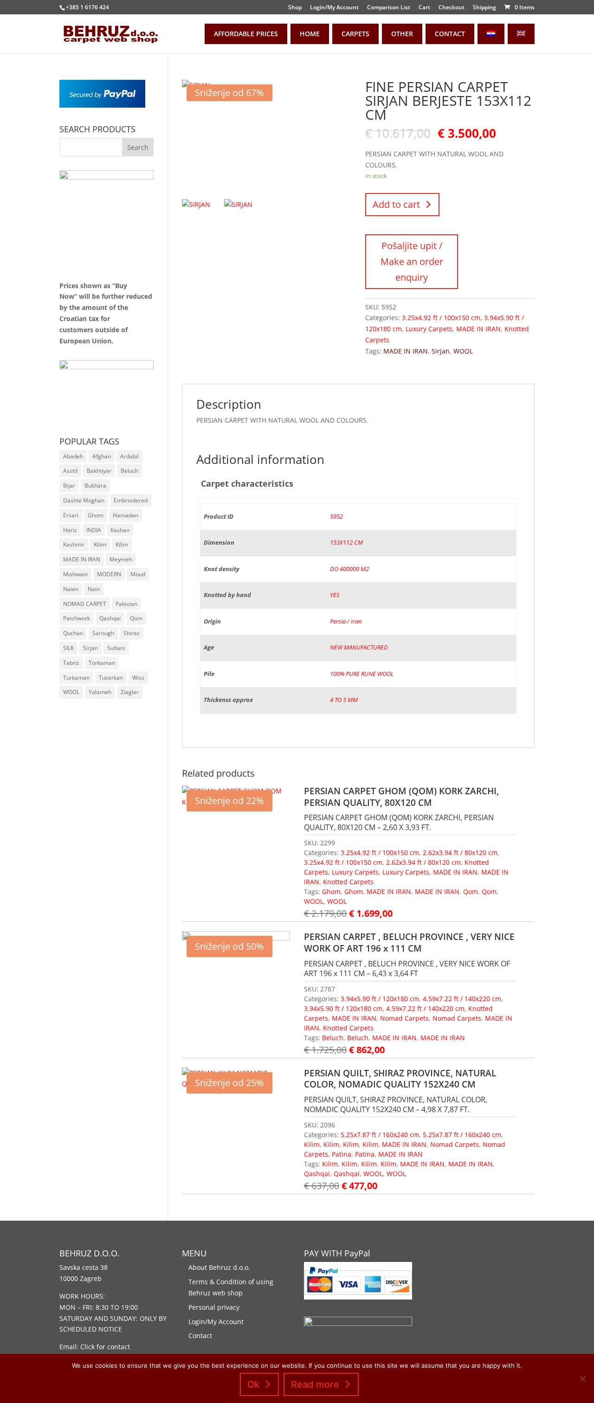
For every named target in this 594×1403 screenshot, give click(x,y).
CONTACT (450, 33)
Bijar (69, 485)
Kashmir (73, 544)
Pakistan (126, 604)
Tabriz (71, 663)
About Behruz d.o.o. (219, 1267)
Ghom (331, 891)
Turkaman (76, 678)
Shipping (484, 8)
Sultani (116, 648)
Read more (315, 1384)
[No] (582, 1378)
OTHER (402, 33)
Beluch (332, 1037)
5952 (336, 517)
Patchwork (76, 618)
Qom (470, 891)
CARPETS (355, 33)
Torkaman (102, 663)
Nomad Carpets (404, 1018)
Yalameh (100, 692)
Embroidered (131, 500)
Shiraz (131, 633)
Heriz (70, 530)
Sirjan (441, 351)
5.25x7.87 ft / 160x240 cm (380, 1134)
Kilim (312, 1144)
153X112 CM (346, 543)
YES (335, 595)
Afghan (101, 456)
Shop (295, 8)
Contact (200, 1335)
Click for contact (105, 1346)
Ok (253, 1384)
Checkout (452, 8)
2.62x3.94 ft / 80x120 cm (460, 852)
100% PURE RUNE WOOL (362, 674)
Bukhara (95, 485)
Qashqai (317, 1173)
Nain (94, 589)
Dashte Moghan (83, 500)
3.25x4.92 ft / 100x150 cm (441, 317)
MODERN (109, 574)
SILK (68, 648)
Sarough (103, 633)
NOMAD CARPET (84, 604)
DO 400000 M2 (349, 569)
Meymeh (121, 559)
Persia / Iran (346, 621)
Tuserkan (111, 678)
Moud (137, 574)
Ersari (70, 515)
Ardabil (129, 456)
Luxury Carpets (429, 328)
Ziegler (130, 692)
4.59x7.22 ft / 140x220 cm (462, 998)
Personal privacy (213, 1307)
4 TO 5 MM (344, 700)
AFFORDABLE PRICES (246, 33)
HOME (310, 33)
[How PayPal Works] (102, 105)
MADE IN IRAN (478, 328)
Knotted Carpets (348, 881)
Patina (341, 1154)
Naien (70, 589)
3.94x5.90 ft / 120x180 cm (380, 998)
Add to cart (396, 204)
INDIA (93, 530)
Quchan (73, 633)
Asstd (70, 471)
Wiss (138, 678)
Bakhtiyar (99, 471)
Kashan (119, 530)
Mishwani (75, 574)
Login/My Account (334, 8)
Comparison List (388, 8)
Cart (424, 8)
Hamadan (125, 515)
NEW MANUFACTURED (359, 647)
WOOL (463, 351)
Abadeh (73, 456)
